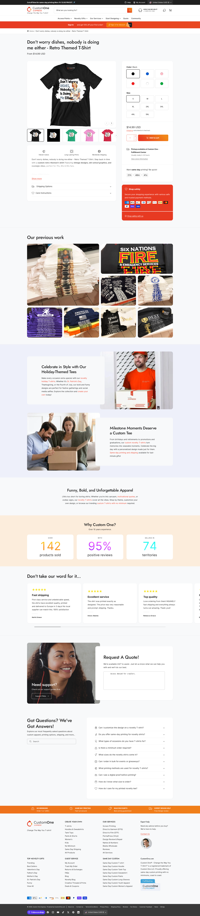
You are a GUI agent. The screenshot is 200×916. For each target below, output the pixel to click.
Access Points (64, 18)
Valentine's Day (33, 869)
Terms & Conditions (92, 907)
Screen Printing (109, 826)
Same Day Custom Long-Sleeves (116, 879)
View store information (139, 159)
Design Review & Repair (112, 839)
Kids (67, 843)
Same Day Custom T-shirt (113, 863)
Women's (68, 839)
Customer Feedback (145, 907)
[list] (100, 547)
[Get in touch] (164, 10)
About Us (71, 907)
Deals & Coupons (72, 886)
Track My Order (71, 866)
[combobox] (93, 10)
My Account (140, 2)
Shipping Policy (115, 907)
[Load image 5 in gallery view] (107, 135)
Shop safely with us (135, 216)
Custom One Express (39, 907)
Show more (37, 178)
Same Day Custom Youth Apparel (116, 883)
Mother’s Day (32, 876)
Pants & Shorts (71, 836)
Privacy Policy (104, 907)
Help (129, 2)
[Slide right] (111, 123)
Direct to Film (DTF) (111, 833)
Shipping (130, 130)
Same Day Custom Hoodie (113, 866)
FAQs (67, 873)
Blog (67, 876)
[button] (170, 10)
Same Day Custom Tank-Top (114, 869)
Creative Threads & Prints (75, 883)
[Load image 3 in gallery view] (71, 135)
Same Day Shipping (73, 849)
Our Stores (133, 907)
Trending (30, 863)
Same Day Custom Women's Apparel (118, 886)
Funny (29, 883)
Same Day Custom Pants (113, 876)
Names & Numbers (110, 843)
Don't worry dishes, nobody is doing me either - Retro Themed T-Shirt (62, 31)
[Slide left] (107, 123)
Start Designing (112, 18)
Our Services (95, 18)
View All (30, 886)
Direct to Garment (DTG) (113, 829)
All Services (107, 853)
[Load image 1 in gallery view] (35, 135)
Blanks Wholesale (110, 846)
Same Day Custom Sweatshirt (115, 873)
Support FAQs (40, 696)
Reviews (106, 849)
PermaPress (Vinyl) (111, 836)
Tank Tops (69, 833)
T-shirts (68, 826)
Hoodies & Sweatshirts (74, 829)
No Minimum (70, 846)
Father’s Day (32, 873)
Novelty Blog (70, 879)
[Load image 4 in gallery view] (89, 135)
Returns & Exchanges (73, 869)
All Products (70, 853)
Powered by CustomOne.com (56, 907)
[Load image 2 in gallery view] (53, 135)
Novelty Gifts (80, 18)
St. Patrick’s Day (33, 879)
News (156, 907)
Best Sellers (32, 866)
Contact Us (145, 834)
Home (31, 31)
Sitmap (162, 907)
